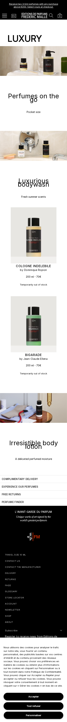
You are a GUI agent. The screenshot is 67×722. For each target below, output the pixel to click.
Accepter (33, 696)
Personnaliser (33, 715)
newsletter (12, 610)
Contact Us (12, 561)
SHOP (8, 616)
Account (11, 603)
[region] (33, 680)
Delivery (10, 573)
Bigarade (33, 355)
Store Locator (14, 597)
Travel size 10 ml (15, 555)
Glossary (11, 591)
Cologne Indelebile (33, 266)
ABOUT (9, 622)
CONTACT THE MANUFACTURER (23, 567)
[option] (33, 5)
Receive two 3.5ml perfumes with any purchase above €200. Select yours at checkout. (33, 5)
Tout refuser (34, 706)
